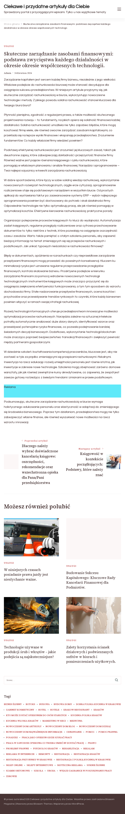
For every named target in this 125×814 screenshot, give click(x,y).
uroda (51, 771)
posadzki (12, 737)
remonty (44, 754)
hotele (54, 710)
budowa (44, 704)
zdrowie (11, 776)
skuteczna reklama (70, 765)
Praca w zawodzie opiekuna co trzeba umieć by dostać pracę (45, 743)
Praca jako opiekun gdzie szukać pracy (47, 737)
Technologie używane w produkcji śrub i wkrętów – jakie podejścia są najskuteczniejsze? (30, 652)
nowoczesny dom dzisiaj (95, 726)
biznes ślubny (13, 704)
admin (7, 73)
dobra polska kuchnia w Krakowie (98, 704)
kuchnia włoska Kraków (22, 721)
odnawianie (74, 732)
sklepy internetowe (40, 765)
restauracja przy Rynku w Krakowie (29, 760)
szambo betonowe (18, 771)
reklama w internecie (20, 754)
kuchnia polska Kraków (86, 715)
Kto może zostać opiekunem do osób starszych (36, 715)
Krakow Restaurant (76, 710)
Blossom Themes (43, 804)
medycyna (76, 721)
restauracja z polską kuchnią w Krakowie (83, 760)
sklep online (14, 765)
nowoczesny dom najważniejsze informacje (34, 732)
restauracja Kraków (87, 754)
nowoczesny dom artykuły (24, 726)
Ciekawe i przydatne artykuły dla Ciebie (47, 6)
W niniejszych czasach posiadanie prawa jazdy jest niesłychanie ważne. (26, 574)
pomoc (90, 732)
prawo (92, 743)
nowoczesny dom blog (60, 726)
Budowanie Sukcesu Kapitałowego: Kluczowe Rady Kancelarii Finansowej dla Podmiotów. (91, 580)
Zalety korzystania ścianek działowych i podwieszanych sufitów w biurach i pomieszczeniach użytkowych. (91, 654)
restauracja (62, 754)
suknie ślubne (96, 765)
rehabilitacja (70, 748)
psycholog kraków (45, 748)
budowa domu (63, 704)
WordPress (78, 804)
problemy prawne (17, 748)
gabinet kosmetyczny (20, 710)
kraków (99, 710)
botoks (30, 704)
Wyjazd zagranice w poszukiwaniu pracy (85, 771)
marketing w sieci (54, 721)
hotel (42, 710)
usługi (9, 46)
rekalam (89, 748)
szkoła (38, 771)
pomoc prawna (108, 732)
